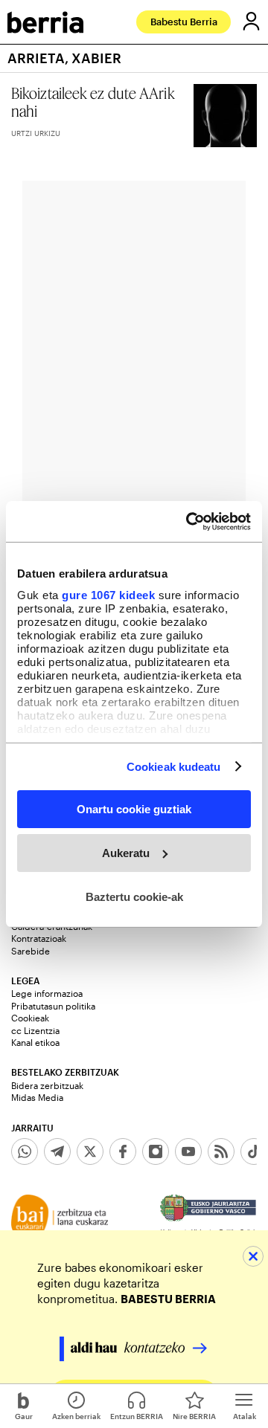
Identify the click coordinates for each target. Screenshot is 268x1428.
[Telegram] (57, 1151)
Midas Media (37, 1097)
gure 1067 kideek (108, 594)
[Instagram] (155, 1151)
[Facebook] (122, 1151)
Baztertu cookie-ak (134, 896)
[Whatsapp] (24, 1151)
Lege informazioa (47, 993)
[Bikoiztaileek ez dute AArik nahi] (225, 115)
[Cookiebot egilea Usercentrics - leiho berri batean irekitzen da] (189, 521)
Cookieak (30, 1017)
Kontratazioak (38, 938)
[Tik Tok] (254, 1151)
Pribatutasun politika (53, 1006)
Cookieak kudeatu (174, 766)
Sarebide (30, 951)
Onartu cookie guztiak (134, 809)
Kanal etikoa (35, 1042)
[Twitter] (90, 1151)
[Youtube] (188, 1151)
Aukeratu (126, 853)
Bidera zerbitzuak (47, 1085)
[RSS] (221, 1151)
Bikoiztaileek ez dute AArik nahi (93, 102)
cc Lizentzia (35, 1030)
